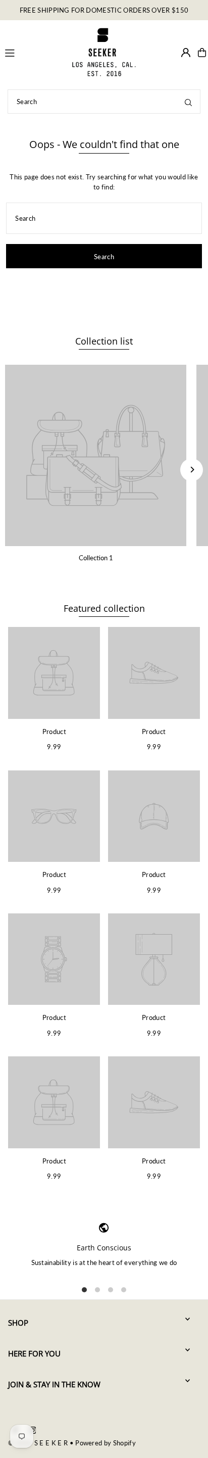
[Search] (188, 101)
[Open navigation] (33, 52)
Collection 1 (96, 558)
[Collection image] (95, 455)
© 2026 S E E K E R (38, 1443)
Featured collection (104, 608)
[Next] (191, 469)
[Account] (185, 52)
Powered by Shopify (105, 1443)
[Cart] (202, 52)
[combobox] (104, 101)
